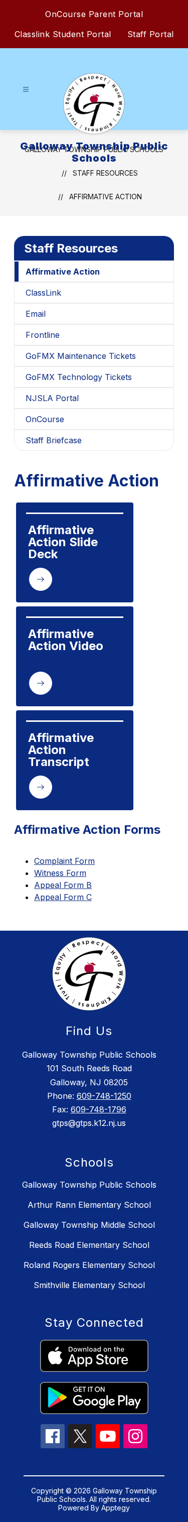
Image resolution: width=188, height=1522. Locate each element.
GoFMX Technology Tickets (79, 377)
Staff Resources (71, 248)
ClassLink (43, 293)
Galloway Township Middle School (89, 1225)
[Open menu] (26, 89)
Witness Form (60, 873)
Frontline (43, 335)
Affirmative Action (105, 196)
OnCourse (45, 419)
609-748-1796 (98, 1109)
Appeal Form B (63, 885)
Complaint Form (64, 861)
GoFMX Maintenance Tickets (81, 356)
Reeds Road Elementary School (89, 1245)
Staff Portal (150, 34)
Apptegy (115, 1507)
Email (36, 314)
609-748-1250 (104, 1096)
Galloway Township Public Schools (89, 1185)
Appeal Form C (63, 897)
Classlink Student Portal (63, 34)
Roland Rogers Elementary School (89, 1265)
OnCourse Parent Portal (94, 14)
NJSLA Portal (52, 398)
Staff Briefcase (54, 440)
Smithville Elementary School (89, 1285)
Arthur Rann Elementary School (89, 1205)
